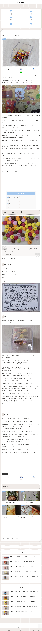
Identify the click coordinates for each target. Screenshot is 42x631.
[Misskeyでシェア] (35, 403)
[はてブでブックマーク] (25, 405)
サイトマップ (21, 625)
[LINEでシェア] (35, 405)
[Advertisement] (21, 182)
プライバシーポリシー (21, 627)
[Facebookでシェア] (6, 405)
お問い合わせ (34, 625)
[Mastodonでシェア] (16, 403)
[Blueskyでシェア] (25, 403)
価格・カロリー (11, 200)
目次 (20, 193)
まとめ (9, 205)
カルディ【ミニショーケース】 (14, 197)
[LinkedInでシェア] (21, 408)
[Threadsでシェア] (16, 405)
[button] (38, 336)
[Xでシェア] (6, 403)
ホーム (7, 625)
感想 (9, 203)
